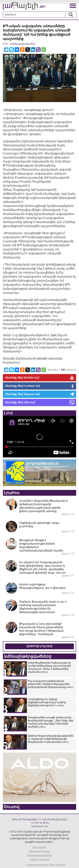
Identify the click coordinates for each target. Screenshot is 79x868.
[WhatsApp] (43, 49)
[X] (27, 49)
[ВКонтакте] (17, 49)
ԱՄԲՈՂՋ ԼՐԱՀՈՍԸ (39, 646)
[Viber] (38, 49)
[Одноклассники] (22, 49)
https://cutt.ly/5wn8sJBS (41, 845)
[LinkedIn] (33, 49)
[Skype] (11, 49)
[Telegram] (6, 49)
